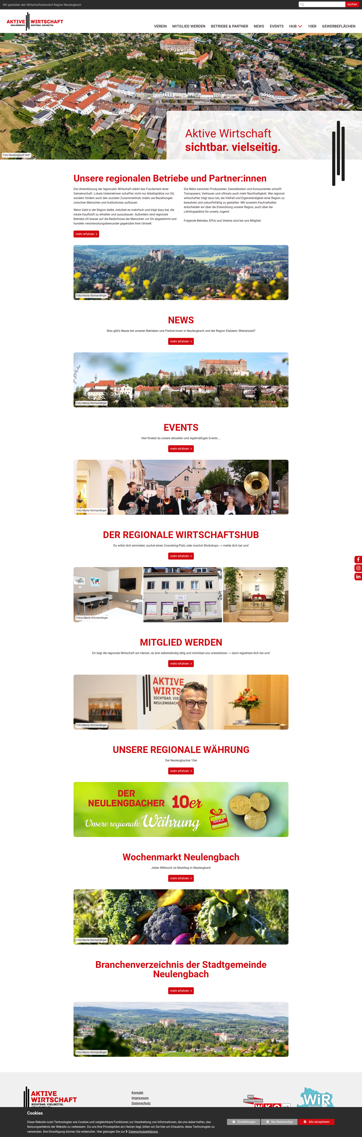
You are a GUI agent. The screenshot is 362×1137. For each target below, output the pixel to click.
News (259, 26)
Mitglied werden (188, 26)
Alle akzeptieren (314, 1122)
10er (312, 26)
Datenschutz (141, 1103)
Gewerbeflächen (338, 26)
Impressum (140, 1098)
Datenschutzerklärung (143, 1131)
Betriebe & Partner (229, 26)
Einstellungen (241, 1122)
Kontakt (137, 1093)
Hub (293, 26)
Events (277, 26)
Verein (160, 26)
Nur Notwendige (277, 1122)
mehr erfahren (85, 234)
